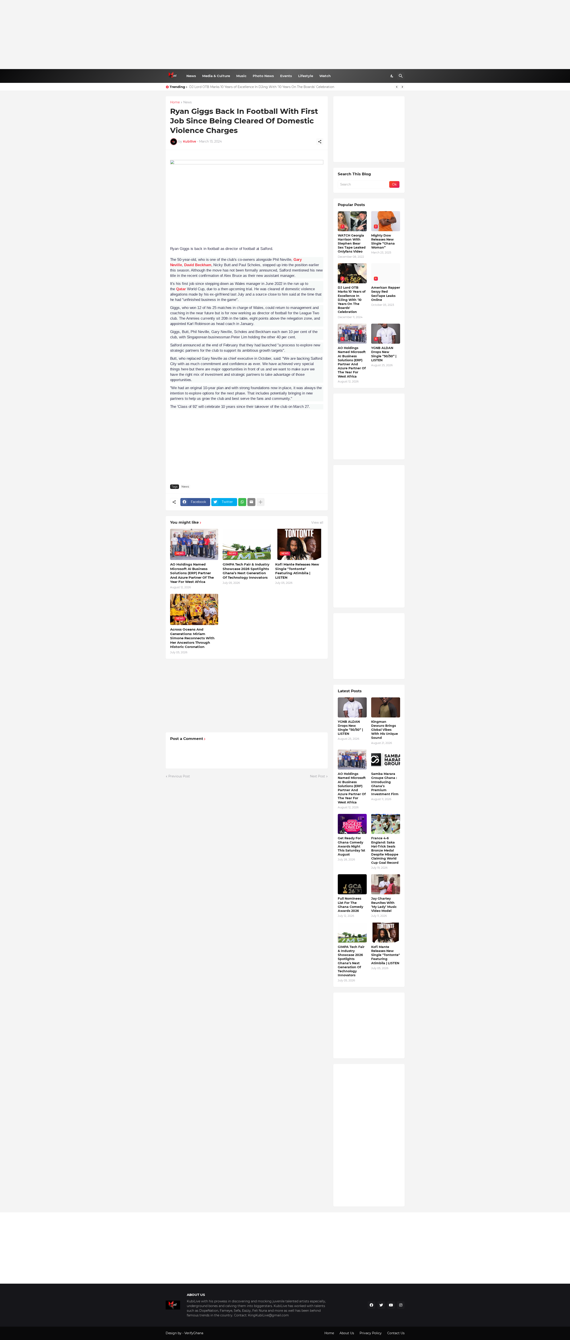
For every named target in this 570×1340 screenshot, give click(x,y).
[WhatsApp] (242, 502)
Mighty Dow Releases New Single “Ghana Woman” (383, 241)
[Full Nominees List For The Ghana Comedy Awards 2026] (352, 884)
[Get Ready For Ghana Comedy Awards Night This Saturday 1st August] (352, 824)
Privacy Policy (371, 1333)
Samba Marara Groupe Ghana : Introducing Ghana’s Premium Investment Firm (385, 784)
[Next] (402, 87)
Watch (325, 76)
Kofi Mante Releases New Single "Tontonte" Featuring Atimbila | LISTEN (297, 571)
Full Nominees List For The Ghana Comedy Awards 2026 (350, 905)
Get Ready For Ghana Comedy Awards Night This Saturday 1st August (351, 846)
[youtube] (391, 1305)
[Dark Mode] (392, 76)
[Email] (251, 502)
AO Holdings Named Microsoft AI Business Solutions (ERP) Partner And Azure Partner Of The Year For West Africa (192, 573)
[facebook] (371, 1305)
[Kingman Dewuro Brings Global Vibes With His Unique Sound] (385, 707)
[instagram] (401, 1305)
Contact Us (396, 1333)
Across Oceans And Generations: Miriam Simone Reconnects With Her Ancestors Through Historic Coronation (192, 638)
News (191, 76)
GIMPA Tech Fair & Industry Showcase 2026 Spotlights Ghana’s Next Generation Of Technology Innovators (246, 571)
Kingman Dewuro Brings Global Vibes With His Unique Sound (384, 730)
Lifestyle (305, 76)
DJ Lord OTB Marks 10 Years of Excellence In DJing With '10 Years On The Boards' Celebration (351, 300)
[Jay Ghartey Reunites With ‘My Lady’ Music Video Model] (385, 884)
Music (241, 76)
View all (317, 522)
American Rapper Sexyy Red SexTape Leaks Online (385, 294)
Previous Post (179, 776)
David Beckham (197, 265)
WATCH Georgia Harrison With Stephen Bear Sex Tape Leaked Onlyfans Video (352, 243)
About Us (347, 1333)
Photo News (263, 76)
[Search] (401, 76)
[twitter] (381, 1305)
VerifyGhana (193, 1333)
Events (286, 76)
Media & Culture (216, 76)
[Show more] (260, 502)
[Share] (319, 141)
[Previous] (397, 87)
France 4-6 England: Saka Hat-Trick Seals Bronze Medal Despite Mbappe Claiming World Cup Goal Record (385, 850)
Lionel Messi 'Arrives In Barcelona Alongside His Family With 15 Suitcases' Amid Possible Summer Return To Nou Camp (282, 87)
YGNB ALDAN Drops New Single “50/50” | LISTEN (383, 354)
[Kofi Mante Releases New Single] (385, 933)
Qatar (181, 289)
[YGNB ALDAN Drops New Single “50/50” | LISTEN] (352, 707)
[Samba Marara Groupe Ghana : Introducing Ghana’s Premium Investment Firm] (385, 760)
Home (175, 102)
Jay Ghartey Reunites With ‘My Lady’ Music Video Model (384, 905)
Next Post (317, 776)
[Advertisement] (285, 34)
